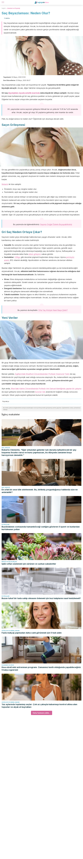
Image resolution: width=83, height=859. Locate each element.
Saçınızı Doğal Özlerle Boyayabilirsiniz (56, 224)
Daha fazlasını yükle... (41, 713)
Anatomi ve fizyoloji (13, 8)
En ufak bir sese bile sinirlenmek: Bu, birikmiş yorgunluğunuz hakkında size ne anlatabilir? (40, 490)
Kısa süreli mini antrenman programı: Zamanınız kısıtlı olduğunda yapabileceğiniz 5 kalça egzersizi (41, 668)
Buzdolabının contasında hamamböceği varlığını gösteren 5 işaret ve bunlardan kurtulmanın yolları (41, 528)
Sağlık (4, 8)
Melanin (5, 184)
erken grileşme (35, 254)
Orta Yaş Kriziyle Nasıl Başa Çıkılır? (53, 310)
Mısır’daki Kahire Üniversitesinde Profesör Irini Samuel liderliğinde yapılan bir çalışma (46, 389)
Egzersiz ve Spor (8, 665)
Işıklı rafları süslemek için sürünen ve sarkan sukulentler (29, 564)
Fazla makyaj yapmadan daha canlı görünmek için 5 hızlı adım (32, 633)
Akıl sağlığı (6, 447)
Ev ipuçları (5, 524)
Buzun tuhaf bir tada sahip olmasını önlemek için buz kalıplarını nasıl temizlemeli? (41, 598)
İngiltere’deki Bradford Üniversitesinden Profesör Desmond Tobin (42, 374)
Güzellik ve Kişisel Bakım (10, 630)
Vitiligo (17, 257)
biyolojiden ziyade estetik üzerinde (24, 93)
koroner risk (40, 392)
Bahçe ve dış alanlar (9, 561)
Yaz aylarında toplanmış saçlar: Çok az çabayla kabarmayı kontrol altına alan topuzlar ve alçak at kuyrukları (39, 705)
